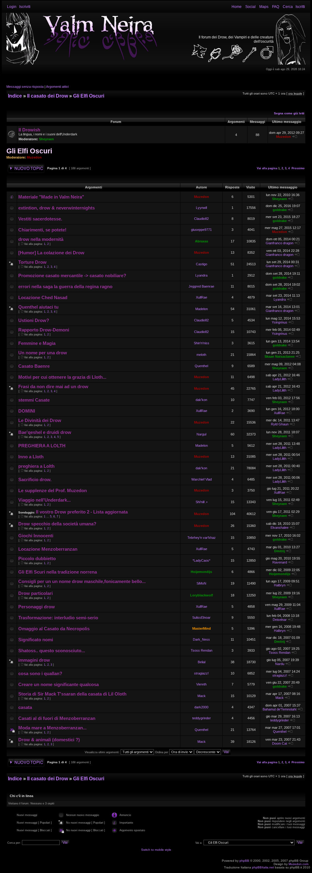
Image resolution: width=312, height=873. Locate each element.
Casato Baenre (34, 366)
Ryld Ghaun (280, 424)
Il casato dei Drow (47, 95)
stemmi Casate (34, 400)
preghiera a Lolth (36, 466)
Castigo (201, 264)
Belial (201, 662)
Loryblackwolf (201, 595)
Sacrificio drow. (34, 479)
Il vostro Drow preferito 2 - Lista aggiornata (82, 511)
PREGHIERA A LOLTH (42, 445)
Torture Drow (32, 262)
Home (237, 7)
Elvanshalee (280, 527)
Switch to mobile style (156, 849)
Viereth (201, 684)
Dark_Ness (201, 639)
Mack (201, 696)
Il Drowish (29, 129)
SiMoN (201, 583)
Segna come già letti (289, 113)
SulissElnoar (201, 617)
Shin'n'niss (201, 343)
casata (25, 707)
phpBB (244, 860)
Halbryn (279, 585)
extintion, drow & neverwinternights (56, 207)
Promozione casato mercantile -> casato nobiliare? (72, 275)
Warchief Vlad (201, 479)
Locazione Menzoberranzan (47, 549)
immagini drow (34, 660)
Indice (15, 95)
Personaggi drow (36, 606)
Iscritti (300, 7)
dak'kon (201, 400)
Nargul (201, 434)
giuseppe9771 (201, 229)
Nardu (279, 664)
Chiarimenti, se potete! (42, 229)
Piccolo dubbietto (37, 558)
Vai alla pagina (267, 168)
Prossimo (298, 168)
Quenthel (201, 366)
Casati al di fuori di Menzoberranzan (56, 718)
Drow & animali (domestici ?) (49, 739)
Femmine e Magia (36, 343)
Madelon (201, 309)
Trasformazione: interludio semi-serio (58, 617)
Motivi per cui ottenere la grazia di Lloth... (62, 377)
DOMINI (26, 410)
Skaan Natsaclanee (279, 356)
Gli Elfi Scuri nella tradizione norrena (57, 571)
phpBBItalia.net (263, 867)
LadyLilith (279, 379)
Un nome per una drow (42, 352)
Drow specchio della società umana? (57, 523)
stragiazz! (201, 673)
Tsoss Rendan (201, 650)
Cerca (288, 7)
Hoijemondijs (201, 572)
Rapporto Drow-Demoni (43, 329)
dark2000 (201, 707)
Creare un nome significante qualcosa (58, 684)
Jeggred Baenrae (201, 286)
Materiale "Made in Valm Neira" (51, 196)
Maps (263, 7)
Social (250, 7)
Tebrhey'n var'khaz (201, 537)
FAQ (275, 7)
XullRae (201, 297)
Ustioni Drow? (33, 320)
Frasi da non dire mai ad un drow (53, 386)
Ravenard (279, 562)
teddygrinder (201, 718)
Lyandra (201, 275)
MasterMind (201, 628)
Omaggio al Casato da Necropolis (54, 628)
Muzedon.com (298, 864)
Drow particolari (35, 593)
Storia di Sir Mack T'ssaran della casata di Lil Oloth (72, 693)
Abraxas (201, 241)
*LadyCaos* (201, 560)
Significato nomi (35, 639)
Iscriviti (24, 7)
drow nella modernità (40, 239)
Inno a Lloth (31, 456)
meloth (201, 354)
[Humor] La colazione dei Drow (51, 252)
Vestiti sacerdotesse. (40, 218)
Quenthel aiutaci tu (38, 306)
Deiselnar (280, 619)
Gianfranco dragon (279, 243)
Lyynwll (201, 207)
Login (11, 7)
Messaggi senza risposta (25, 86)
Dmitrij (279, 551)
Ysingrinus (279, 322)
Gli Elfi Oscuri (88, 95)
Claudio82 (201, 218)
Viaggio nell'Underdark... (44, 500)
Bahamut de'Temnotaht (279, 709)
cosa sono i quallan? (40, 673)
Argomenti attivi (57, 86)
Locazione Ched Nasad (42, 297)
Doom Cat (279, 743)
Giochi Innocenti (35, 535)
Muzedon (283, 136)
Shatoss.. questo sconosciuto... (51, 650)
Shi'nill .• (201, 502)
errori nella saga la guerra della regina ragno (65, 286)
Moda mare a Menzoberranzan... (52, 727)
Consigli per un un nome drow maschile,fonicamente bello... (82, 581)
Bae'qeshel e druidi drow (44, 432)
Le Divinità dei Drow (39, 420)
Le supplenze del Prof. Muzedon (52, 490)
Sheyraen (46, 139)
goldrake (280, 210)
